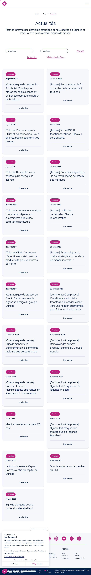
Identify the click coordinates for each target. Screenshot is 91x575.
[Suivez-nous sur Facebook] (56, 538)
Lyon (63, 553)
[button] (4, 571)
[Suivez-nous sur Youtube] (64, 538)
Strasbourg (65, 558)
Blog (44, 14)
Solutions (46, 51)
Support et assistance (51, 554)
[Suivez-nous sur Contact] (79, 538)
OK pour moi (37, 564)
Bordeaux (64, 556)
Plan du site (16, 570)
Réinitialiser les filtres (56, 57)
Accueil (37, 14)
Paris (76, 553)
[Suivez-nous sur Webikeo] (71, 538)
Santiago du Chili (80, 558)
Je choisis (13, 564)
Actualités (53, 14)
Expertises (12, 51)
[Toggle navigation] (87, 3)
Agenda (80, 51)
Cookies (11, 572)
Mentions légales (19, 572)
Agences (65, 549)
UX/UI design (52, 557)
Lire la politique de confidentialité (14, 556)
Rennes (77, 556)
